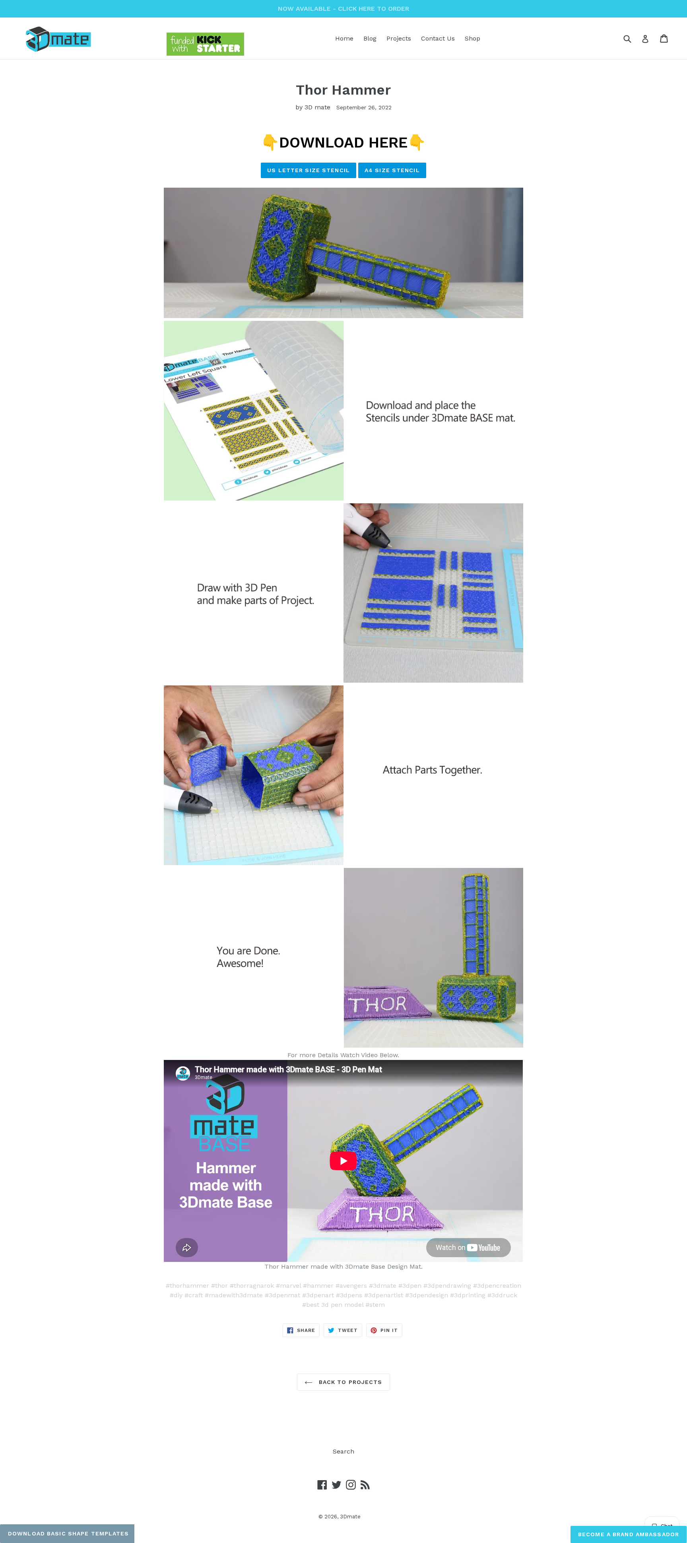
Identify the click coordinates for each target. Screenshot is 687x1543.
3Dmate (350, 1517)
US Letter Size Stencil (308, 170)
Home (344, 38)
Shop (472, 38)
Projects (398, 38)
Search (343, 1451)
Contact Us (438, 38)
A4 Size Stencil (392, 170)
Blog (369, 38)
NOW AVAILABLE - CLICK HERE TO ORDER (343, 8)
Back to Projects (349, 1382)
